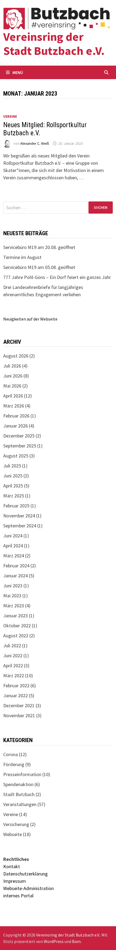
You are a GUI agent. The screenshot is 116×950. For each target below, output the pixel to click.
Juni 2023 (12, 585)
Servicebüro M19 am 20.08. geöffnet (39, 247)
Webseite (12, 834)
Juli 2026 (12, 366)
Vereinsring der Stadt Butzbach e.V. (54, 43)
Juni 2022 (12, 655)
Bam (76, 941)
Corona (10, 754)
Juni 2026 (12, 376)
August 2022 (15, 635)
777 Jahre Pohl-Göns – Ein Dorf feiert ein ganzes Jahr (57, 277)
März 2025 (13, 496)
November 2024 (19, 516)
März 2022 (13, 675)
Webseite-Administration (28, 888)
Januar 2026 (15, 426)
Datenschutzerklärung (25, 874)
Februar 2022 (16, 685)
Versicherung (16, 824)
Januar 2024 (15, 575)
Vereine (10, 116)
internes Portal (18, 895)
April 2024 (13, 546)
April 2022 (13, 665)
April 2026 (13, 396)
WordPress (54, 941)
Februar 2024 (16, 565)
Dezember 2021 (19, 705)
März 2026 (13, 406)
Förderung (13, 764)
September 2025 (19, 446)
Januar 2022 (15, 695)
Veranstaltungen (19, 804)
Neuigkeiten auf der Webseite (30, 319)
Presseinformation (22, 774)
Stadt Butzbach (19, 794)
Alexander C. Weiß (34, 143)
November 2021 (19, 715)
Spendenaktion (18, 784)
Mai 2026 (12, 386)
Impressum (14, 881)
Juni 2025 (12, 476)
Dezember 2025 (19, 436)
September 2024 (19, 526)
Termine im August (22, 257)
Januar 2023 (15, 615)
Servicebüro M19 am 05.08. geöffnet (39, 267)
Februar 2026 (16, 416)
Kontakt (11, 866)
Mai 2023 (12, 595)
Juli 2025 (12, 466)
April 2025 (13, 486)
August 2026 (15, 356)
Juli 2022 (12, 645)
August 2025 (15, 456)
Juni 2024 (12, 536)
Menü (17, 72)
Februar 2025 (16, 506)
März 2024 (13, 556)
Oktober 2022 (17, 625)
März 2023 (13, 605)
